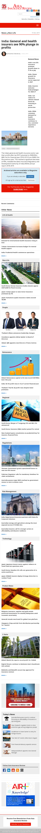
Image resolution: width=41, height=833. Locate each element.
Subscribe (24, 19)
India (3, 148)
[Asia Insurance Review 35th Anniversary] (20, 7)
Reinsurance (7, 352)
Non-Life (12, 33)
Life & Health (7, 215)
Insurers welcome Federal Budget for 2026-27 (33, 89)
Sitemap (37, 19)
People (5, 307)
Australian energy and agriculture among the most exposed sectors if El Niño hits (19, 524)
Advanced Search (35, 17)
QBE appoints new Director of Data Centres (19, 343)
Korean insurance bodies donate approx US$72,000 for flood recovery (20, 287)
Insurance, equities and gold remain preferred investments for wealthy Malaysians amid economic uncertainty (20, 613)
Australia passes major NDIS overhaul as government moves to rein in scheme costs (20, 481)
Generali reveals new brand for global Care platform (20, 619)
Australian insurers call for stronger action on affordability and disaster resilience (17, 530)
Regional (5, 397)
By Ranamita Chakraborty (13, 53)
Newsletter (31, 19)
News (3, 33)
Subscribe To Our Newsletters (20, 824)
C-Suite (5, 634)
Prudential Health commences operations (17, 252)
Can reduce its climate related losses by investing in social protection (33, 101)
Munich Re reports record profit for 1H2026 (18, 660)
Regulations (7, 443)
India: (5, 41)
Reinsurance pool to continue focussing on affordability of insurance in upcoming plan (23, 719)
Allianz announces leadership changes (18, 333)
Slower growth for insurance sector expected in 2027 (33, 78)
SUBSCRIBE (18, 189)
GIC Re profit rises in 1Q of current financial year (20, 384)
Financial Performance (13, 148)
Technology (6, 539)
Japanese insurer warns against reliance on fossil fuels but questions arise (19, 565)
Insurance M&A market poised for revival (20, 429)
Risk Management (9, 491)
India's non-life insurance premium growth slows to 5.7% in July (33, 66)
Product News (7, 586)
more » (3, 256)
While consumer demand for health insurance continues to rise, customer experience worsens (33, 119)
